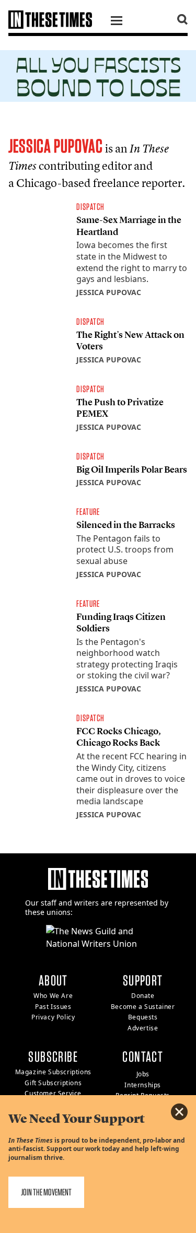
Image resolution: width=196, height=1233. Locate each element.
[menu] (116, 22)
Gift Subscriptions (53, 1082)
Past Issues (53, 1006)
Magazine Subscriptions (53, 1071)
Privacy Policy (53, 1017)
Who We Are (53, 995)
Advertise (143, 1028)
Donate (143, 995)
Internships (142, 1085)
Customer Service (53, 1093)
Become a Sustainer (143, 1006)
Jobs (142, 1074)
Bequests (143, 1017)
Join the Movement (46, 1192)
